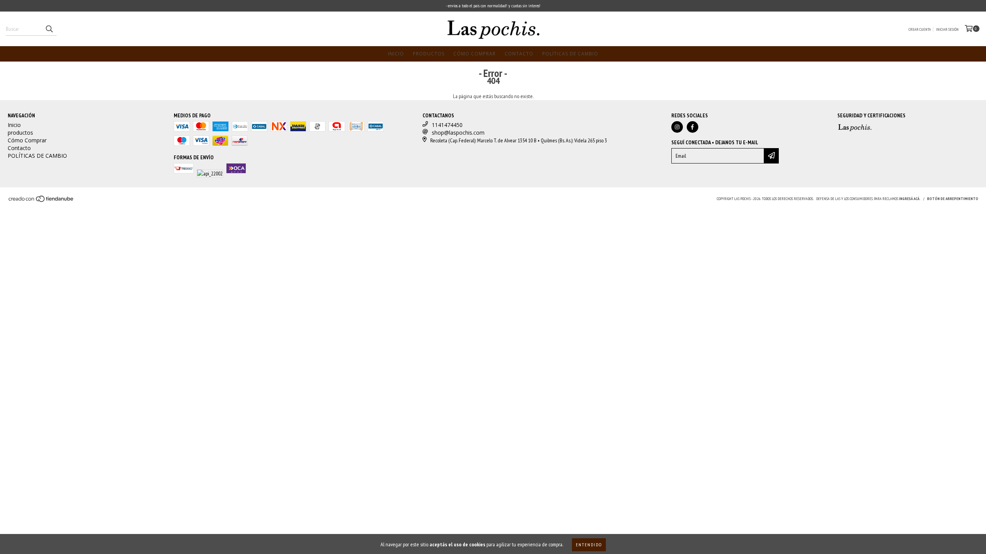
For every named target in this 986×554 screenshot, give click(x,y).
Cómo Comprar (474, 53)
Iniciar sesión (947, 29)
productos (428, 53)
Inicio (396, 53)
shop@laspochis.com (458, 132)
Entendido (589, 544)
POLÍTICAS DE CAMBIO (570, 53)
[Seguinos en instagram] (677, 127)
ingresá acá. (910, 198)
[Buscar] (49, 29)
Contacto (519, 53)
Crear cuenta (920, 29)
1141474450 (447, 124)
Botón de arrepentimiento (952, 198)
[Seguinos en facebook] (692, 127)
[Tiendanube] (41, 201)
